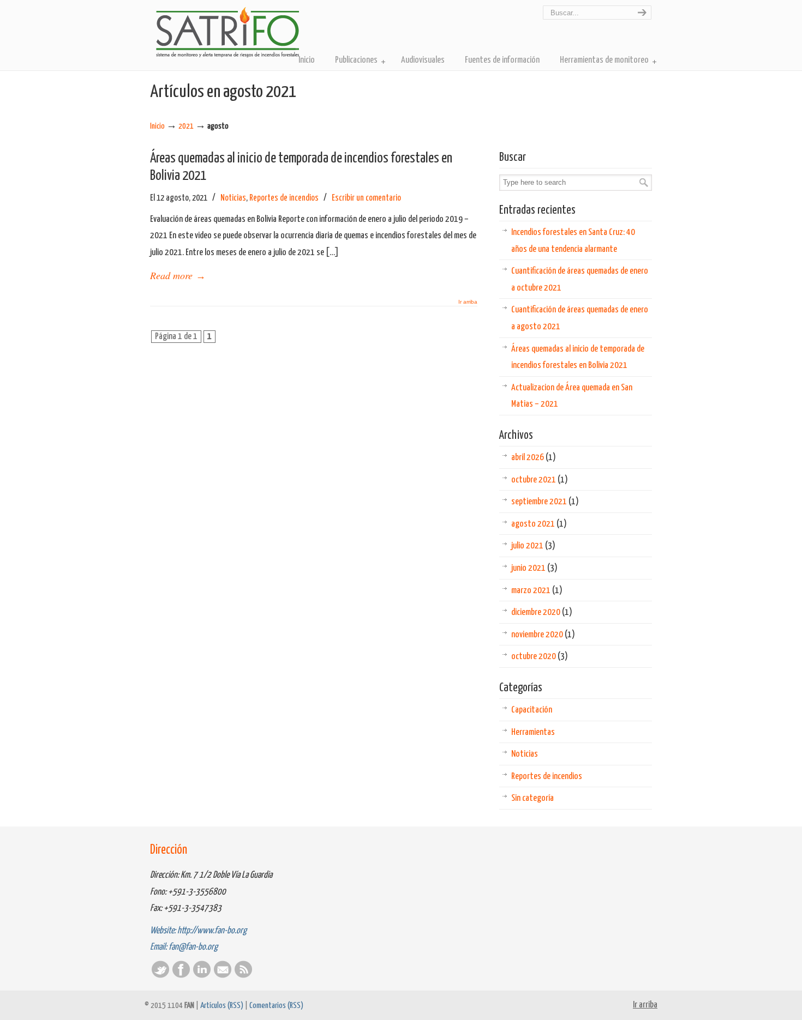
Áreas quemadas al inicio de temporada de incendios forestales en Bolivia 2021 (577, 358)
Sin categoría (532, 798)
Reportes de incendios (284, 198)
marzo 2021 (536, 590)
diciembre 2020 (541, 612)
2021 (186, 126)
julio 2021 (533, 546)
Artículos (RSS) (221, 1005)
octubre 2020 (539, 656)
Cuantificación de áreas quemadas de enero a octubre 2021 (579, 280)
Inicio (157, 126)
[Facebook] (181, 975)
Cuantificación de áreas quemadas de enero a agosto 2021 (579, 318)
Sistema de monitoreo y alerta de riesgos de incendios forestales (227, 31)
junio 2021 (534, 568)
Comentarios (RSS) (276, 1005)
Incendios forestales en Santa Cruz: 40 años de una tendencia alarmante (573, 241)
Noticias (233, 198)
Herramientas (533, 732)
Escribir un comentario (366, 198)
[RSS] (243, 975)
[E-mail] (222, 975)
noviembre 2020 (543, 634)
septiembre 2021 (545, 501)
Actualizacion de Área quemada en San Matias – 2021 (571, 396)
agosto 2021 (539, 524)
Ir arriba (467, 302)
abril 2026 (533, 457)
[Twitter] (160, 975)
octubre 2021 (539, 480)
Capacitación (531, 710)
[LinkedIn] (202, 975)
